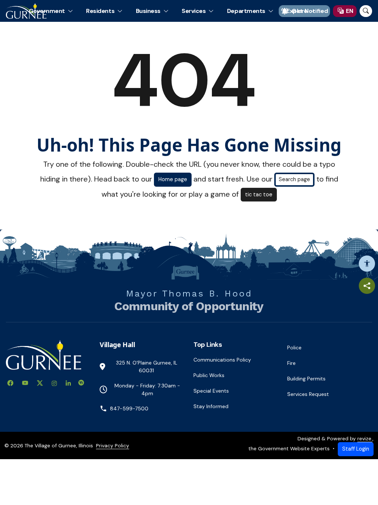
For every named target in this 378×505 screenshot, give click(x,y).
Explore (296, 11)
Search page (294, 179)
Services (194, 11)
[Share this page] (367, 286)
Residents (100, 11)
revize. (364, 438)
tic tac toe (258, 194)
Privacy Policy (112, 445)
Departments (246, 11)
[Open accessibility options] (367, 263)
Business (148, 11)
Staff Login (355, 448)
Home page (172, 179)
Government (47, 11)
